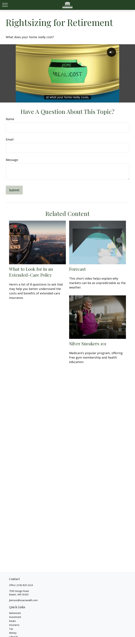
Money (12, 632)
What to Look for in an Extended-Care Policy (31, 272)
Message (12, 160)
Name (10, 119)
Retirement (15, 613)
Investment (15, 617)
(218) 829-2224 (25, 585)
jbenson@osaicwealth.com (23, 600)
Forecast (77, 269)
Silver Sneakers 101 (87, 343)
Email (10, 139)
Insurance (14, 624)
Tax (11, 628)
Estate (12, 621)
